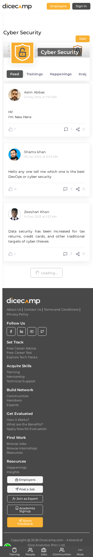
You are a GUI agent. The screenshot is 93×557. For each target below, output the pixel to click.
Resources (15, 452)
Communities (18, 396)
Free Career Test (19, 352)
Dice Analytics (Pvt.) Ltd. (47, 545)
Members (14, 400)
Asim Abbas (34, 92)
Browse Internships (22, 448)
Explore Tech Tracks (22, 357)
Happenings (16, 467)
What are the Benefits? (25, 424)
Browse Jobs (16, 444)
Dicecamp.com (51, 540)
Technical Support (21, 381)
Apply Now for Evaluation (27, 429)
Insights (13, 472)
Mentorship (16, 376)
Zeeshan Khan (36, 212)
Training (13, 372)
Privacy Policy (17, 314)
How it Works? (18, 420)
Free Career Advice (21, 348)
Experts (13, 405)
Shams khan (35, 152)
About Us (14, 309)
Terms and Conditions (61, 309)
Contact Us (32, 309)
